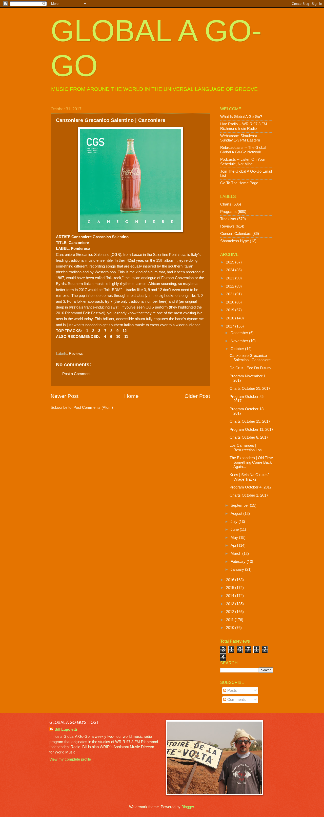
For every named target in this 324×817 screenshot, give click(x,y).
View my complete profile (70, 759)
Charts (225, 204)
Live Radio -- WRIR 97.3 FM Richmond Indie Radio (243, 126)
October (238, 349)
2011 (230, 620)
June (235, 529)
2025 (230, 262)
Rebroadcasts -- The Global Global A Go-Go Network (243, 150)
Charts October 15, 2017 (250, 421)
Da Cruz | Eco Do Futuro (250, 368)
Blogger (187, 807)
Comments (236, 700)
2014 (230, 596)
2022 (230, 286)
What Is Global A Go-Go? (241, 117)
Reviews (76, 354)
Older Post (197, 396)
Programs (228, 212)
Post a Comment (76, 374)
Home (131, 396)
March (236, 554)
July (234, 522)
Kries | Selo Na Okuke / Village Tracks (249, 477)
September (240, 505)
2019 (230, 310)
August (237, 514)
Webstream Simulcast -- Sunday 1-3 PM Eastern (240, 138)
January (238, 569)
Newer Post (64, 396)
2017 (230, 326)
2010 (230, 628)
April (235, 545)
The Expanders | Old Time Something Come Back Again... (251, 462)
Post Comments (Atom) (93, 407)
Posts (231, 690)
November (240, 341)
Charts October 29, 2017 (250, 388)
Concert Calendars (235, 234)
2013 (230, 604)
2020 (230, 302)
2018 (230, 318)
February (239, 562)
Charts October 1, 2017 (249, 495)
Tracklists (228, 219)
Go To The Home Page (239, 183)
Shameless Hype (234, 241)
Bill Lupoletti (65, 729)
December (240, 333)
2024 (230, 270)
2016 (230, 580)
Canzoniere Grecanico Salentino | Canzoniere (250, 358)
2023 (230, 278)
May (235, 538)
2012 (230, 612)
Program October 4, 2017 (251, 487)
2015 (230, 588)
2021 (230, 294)
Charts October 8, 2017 (249, 437)
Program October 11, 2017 (251, 429)
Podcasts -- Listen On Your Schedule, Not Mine (242, 161)
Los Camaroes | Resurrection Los (246, 447)
